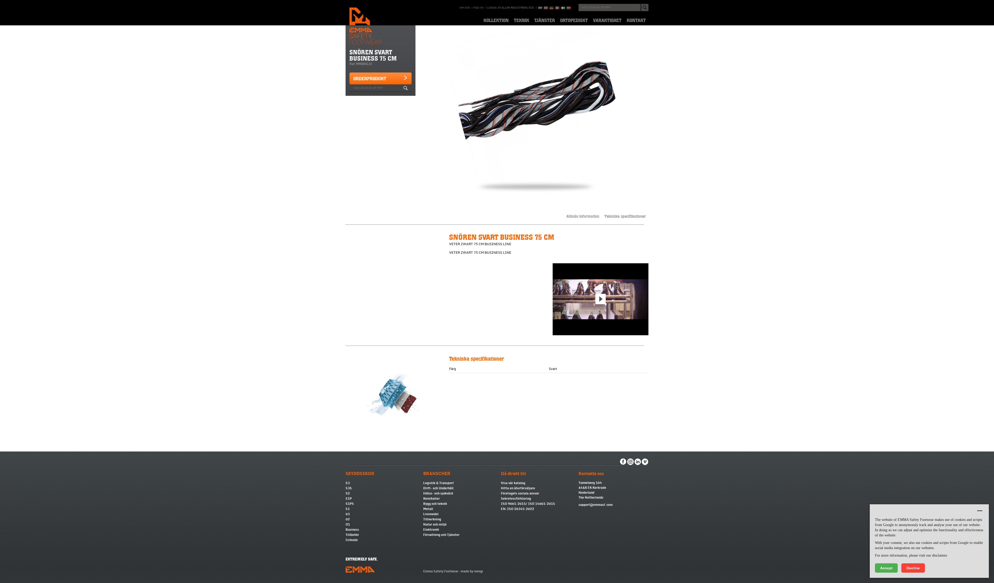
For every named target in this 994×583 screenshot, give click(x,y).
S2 (348, 493)
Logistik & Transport (438, 483)
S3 (348, 483)
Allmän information (582, 216)
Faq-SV (478, 8)
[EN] (546, 7)
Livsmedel (430, 514)
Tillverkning (432, 519)
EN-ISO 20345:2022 (517, 509)
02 (348, 519)
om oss (464, 8)
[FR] (557, 7)
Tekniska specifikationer (625, 216)
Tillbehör (352, 534)
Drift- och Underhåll (438, 488)
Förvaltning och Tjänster (441, 534)
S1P (349, 498)
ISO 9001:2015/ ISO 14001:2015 (528, 503)
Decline (913, 568)
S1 (348, 509)
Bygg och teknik (435, 503)
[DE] (552, 7)
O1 (348, 524)
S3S (349, 488)
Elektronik (431, 529)
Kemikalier (431, 498)
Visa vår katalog (513, 483)
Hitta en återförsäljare (518, 488)
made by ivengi (472, 571)
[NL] (540, 7)
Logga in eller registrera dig (510, 8)
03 (348, 514)
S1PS (350, 503)
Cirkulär (352, 540)
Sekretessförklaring (516, 498)
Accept (886, 568)
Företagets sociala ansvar (520, 493)
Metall (428, 509)
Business (352, 529)
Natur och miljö (435, 524)
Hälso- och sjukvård (438, 493)
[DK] (569, 7)
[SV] (563, 7)
